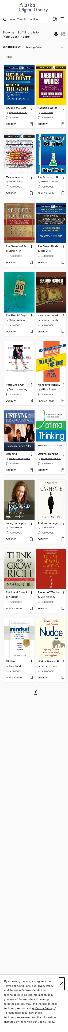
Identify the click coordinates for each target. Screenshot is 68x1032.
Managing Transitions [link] (50, 384)
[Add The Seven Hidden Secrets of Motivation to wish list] (63, 262)
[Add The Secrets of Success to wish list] (31, 262)
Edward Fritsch (16, 181)
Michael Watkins (17, 320)
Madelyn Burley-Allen (19, 458)
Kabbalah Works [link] (47, 108)
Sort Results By (12, 47)
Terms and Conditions (17, 986)
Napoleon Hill (15, 596)
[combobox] (27, 19)
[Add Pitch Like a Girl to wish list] (31, 401)
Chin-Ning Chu (48, 596)
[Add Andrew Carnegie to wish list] (63, 539)
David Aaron (47, 112)
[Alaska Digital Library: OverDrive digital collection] (34, 7)
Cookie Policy (45, 1022)
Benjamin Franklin (49, 320)
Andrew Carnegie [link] (48, 523)
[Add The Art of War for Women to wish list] (63, 608)
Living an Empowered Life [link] (18, 523)
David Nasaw (47, 527)
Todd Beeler (46, 251)
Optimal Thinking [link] (48, 454)
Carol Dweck (15, 666)
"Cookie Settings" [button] (45, 1008)
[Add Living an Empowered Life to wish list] (31, 539)
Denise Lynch (15, 527)
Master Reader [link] (14, 177)
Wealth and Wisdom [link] (50, 315)
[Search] (5, 19)
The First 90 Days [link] (16, 315)
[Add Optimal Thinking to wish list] (63, 470)
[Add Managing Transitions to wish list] (63, 401)
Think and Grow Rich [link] (18, 592)
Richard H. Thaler (49, 666)
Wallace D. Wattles (50, 181)
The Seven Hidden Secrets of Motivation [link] (50, 246)
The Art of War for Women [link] (50, 592)
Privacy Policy (45, 986)
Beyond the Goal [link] (16, 108)
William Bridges (48, 389)
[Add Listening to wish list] (31, 470)
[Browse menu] (62, 19)
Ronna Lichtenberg (18, 389)
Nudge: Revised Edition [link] (50, 661)
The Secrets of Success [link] (18, 246)
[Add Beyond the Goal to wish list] (31, 124)
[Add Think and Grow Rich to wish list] (31, 608)
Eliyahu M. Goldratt (18, 112)
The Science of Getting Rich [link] (50, 177)
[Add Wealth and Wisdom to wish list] (63, 332)
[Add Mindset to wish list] (31, 678)
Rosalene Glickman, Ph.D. (52, 458)
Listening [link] (11, 454)
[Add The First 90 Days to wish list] (31, 332)
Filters (9, 57)
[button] (56, 35)
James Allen (15, 251)
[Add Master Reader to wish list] (31, 193)
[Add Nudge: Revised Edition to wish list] (63, 678)
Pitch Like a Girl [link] (15, 384)
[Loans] (55, 19)
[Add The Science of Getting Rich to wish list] (63, 193)
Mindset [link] (11, 661)
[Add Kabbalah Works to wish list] (63, 124)
